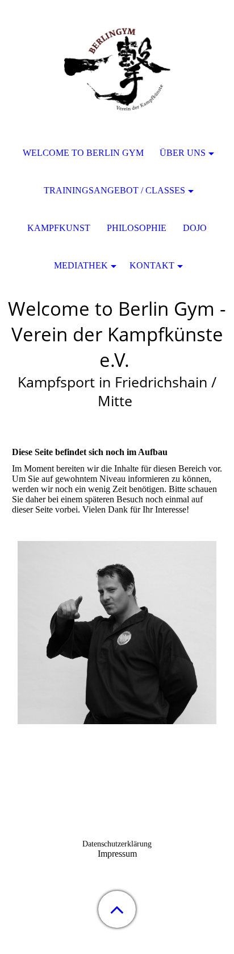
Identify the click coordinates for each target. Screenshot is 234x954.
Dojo (195, 228)
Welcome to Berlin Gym (83, 153)
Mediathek (81, 265)
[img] (117, 71)
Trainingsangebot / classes (114, 190)
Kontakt (151, 265)
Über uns (183, 153)
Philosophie (136, 228)
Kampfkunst (58, 228)
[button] (117, 909)
